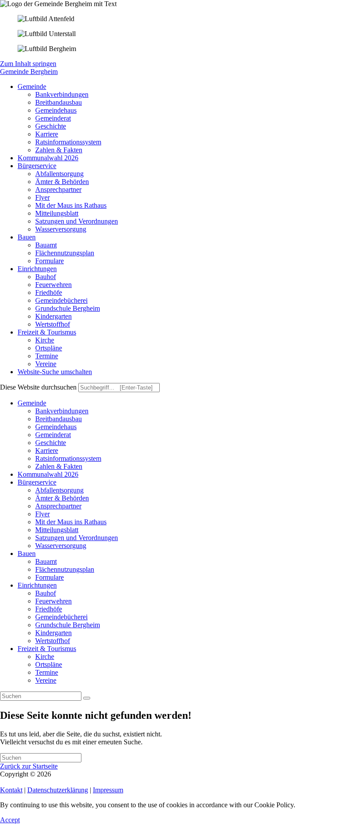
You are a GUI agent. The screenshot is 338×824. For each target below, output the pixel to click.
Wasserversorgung (60, 545)
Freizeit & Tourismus (47, 648)
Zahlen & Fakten (58, 466)
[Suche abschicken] (86, 698)
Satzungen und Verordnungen (76, 537)
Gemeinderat (53, 434)
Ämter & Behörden (62, 498)
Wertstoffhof (52, 640)
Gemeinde (32, 403)
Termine (46, 672)
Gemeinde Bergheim (29, 71)
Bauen (27, 553)
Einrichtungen (37, 585)
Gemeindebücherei (61, 617)
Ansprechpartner (58, 506)
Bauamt (46, 561)
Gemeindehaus (56, 426)
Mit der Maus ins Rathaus (71, 522)
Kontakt (11, 790)
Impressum (108, 790)
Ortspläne (48, 664)
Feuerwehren (53, 601)
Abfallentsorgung (59, 490)
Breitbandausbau (58, 419)
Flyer (42, 514)
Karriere (46, 450)
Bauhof (45, 593)
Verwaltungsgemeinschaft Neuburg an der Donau (121, 774)
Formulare (49, 577)
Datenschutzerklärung (57, 790)
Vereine (45, 680)
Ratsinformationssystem (68, 458)
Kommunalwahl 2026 (48, 474)
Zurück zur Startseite (29, 766)
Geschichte (50, 442)
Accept (10, 820)
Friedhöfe (48, 609)
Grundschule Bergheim (67, 625)
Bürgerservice (37, 482)
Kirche (44, 656)
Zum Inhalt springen (28, 63)
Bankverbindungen (61, 411)
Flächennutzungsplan (64, 569)
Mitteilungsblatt (56, 529)
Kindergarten (53, 632)
